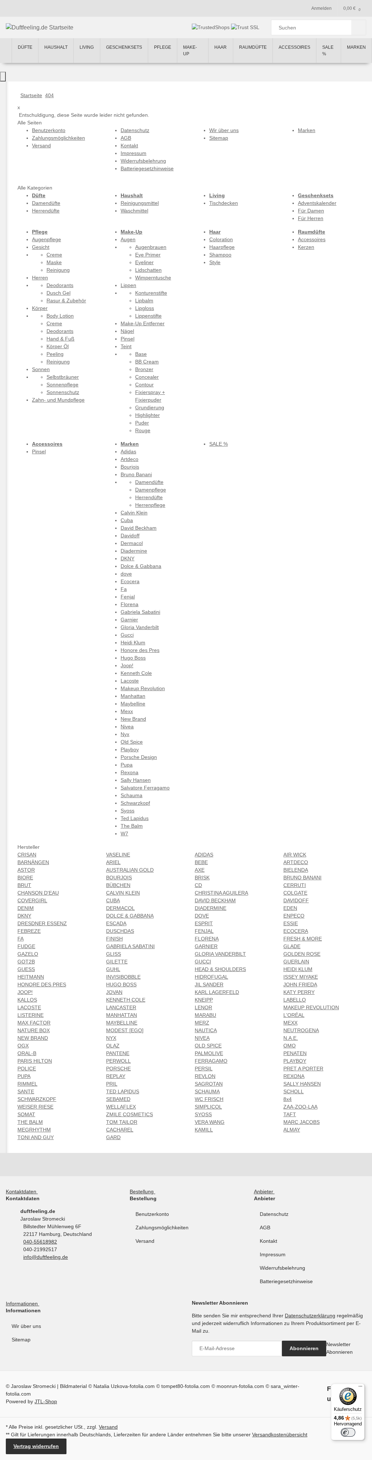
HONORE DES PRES (41, 984)
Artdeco (129, 459)
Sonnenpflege (62, 384)
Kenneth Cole (136, 673)
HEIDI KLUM (297, 969)
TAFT (289, 1114)
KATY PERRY (299, 992)
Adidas (128, 451)
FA (20, 939)
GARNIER (206, 946)
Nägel (127, 331)
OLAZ (113, 1046)
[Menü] (360, 1388)
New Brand (133, 719)
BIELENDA (295, 870)
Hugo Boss (133, 658)
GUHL (113, 969)
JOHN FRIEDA (300, 984)
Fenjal (128, 597)
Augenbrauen (150, 247)
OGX (23, 1046)
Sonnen (41, 369)
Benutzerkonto (152, 1214)
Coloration (221, 239)
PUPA (24, 1076)
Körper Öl (57, 346)
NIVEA (202, 1038)
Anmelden (321, 8)
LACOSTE (29, 1007)
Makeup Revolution (143, 688)
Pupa (127, 765)
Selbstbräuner (62, 377)
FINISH (114, 939)
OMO (289, 1046)
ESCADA (116, 923)
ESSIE (290, 923)
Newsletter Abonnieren (339, 1348)
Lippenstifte (148, 316)
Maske (54, 262)
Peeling (55, 354)
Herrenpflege (150, 505)
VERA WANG (210, 1122)
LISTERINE (30, 1015)
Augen (128, 239)
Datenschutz (274, 1214)
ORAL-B (26, 1053)
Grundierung (149, 407)
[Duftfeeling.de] (6, 50)
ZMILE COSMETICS (129, 1114)
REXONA (293, 1076)
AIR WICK (294, 855)
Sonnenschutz (62, 392)
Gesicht (40, 247)
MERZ (202, 1023)
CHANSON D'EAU (38, 893)
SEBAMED (118, 1099)
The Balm (132, 826)
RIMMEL (27, 1084)
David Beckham (139, 528)
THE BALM (30, 1122)
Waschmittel (134, 211)
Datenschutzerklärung (310, 1315)
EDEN (290, 908)
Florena (129, 604)
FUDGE (26, 946)
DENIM (25, 908)
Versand (145, 1241)
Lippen (128, 285)
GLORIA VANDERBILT (220, 954)
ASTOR (26, 870)
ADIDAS (204, 855)
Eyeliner (144, 262)
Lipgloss (144, 308)
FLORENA (207, 939)
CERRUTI (294, 885)
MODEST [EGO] (124, 1030)
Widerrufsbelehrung (282, 1268)
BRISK (202, 877)
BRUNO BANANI (302, 877)
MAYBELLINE (121, 1023)
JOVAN (114, 992)
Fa (124, 589)
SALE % (218, 444)
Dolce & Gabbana (141, 566)
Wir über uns (26, 1326)
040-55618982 (40, 1242)
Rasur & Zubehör (66, 300)
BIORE (25, 877)
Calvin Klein (134, 513)
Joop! (127, 665)
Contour (144, 384)
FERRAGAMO (211, 1061)
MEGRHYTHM (34, 1130)
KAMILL (204, 1130)
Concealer (147, 377)
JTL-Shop (46, 1401)
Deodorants (59, 285)
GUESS (26, 969)
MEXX (290, 1023)
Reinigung (58, 270)
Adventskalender (317, 203)
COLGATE (295, 893)
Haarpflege (222, 247)
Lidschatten (148, 270)
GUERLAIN (296, 961)
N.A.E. (290, 1038)
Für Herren (310, 218)
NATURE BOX (33, 1030)
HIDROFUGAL (211, 977)
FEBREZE (29, 931)
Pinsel (127, 339)
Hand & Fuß (60, 339)
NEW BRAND (32, 1038)
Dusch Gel (58, 293)
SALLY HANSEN (302, 1084)
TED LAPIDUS (122, 1091)
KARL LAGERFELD (217, 992)
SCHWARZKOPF (36, 1099)
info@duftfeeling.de (45, 1257)
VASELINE (118, 855)
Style (215, 262)
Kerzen (306, 247)
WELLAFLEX (121, 1107)
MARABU (205, 1015)
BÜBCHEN (118, 885)
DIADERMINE (210, 908)
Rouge (142, 430)
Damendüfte (46, 203)
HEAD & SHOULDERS (220, 969)
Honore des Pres (140, 650)
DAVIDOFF (296, 900)
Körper (40, 308)
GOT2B (26, 961)
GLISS (113, 954)
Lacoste (130, 681)
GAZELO (27, 954)
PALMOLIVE (209, 1053)
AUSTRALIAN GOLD (130, 870)
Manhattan (133, 696)
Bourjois (130, 467)
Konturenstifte (151, 293)
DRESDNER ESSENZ (42, 923)
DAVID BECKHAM (215, 900)
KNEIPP (204, 1000)
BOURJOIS (119, 877)
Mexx (127, 711)
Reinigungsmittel (140, 203)
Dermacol (132, 543)
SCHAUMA (207, 1091)
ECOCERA (295, 931)
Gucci (127, 635)
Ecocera (130, 581)
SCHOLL (293, 1091)
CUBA (113, 900)
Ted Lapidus (135, 818)
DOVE (202, 916)
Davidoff (130, 535)
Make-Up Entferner (143, 323)
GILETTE (117, 961)
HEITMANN (30, 977)
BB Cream (147, 362)
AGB (265, 1227)
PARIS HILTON (34, 1061)
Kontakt (268, 1241)
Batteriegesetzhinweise (286, 1281)
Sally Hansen (136, 780)
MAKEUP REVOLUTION (311, 1007)
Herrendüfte (46, 211)
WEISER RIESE (35, 1107)
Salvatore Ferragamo (145, 788)
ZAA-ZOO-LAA (300, 1107)
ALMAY (291, 1130)
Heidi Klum (133, 642)
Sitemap (21, 1339)
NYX (111, 1038)
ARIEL (113, 862)
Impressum (273, 1254)
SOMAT (26, 1114)
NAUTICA (206, 1030)
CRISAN (26, 855)
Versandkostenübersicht (279, 1434)
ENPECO (293, 916)
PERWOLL (118, 1061)
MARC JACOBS (301, 1122)
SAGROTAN (209, 1084)
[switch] (348, 1432)
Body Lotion (60, 316)
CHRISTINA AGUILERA (221, 893)
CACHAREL (119, 1130)
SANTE (25, 1091)
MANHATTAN (121, 1015)
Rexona (129, 772)
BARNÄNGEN (33, 862)
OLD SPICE (208, 1046)
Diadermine (134, 551)
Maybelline (133, 704)
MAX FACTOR (33, 1023)
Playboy (130, 749)
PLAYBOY (294, 1061)
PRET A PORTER (303, 1068)
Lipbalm (144, 300)
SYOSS (203, 1114)
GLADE (291, 946)
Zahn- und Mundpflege (58, 400)
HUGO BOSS (121, 984)
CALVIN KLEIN (123, 893)
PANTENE (117, 1053)
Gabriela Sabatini (140, 612)
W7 (124, 833)
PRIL (111, 1084)
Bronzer (144, 369)
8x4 (287, 1099)
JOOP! (25, 992)
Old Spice (132, 742)
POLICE (26, 1068)
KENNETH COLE (125, 1000)
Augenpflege (46, 239)
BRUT (24, 885)
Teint (126, 346)
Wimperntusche (153, 278)
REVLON (205, 1076)
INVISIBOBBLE (123, 977)
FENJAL (204, 931)
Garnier (129, 619)
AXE (200, 870)
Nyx (125, 734)
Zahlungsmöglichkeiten (162, 1227)
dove (126, 574)
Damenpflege (150, 490)
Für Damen (311, 211)
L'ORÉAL (293, 1015)
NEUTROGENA (301, 1030)
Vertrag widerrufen (36, 1446)
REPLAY (115, 1076)
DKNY (127, 558)
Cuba (127, 520)
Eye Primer (148, 255)
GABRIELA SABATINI (130, 946)
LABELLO (294, 1000)
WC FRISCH (209, 1099)
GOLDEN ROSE (301, 954)
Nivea (127, 726)
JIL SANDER (209, 984)
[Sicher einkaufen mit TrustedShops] (211, 27)
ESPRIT (204, 923)
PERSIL (204, 1068)
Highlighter (147, 415)
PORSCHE (118, 1068)
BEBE (201, 862)
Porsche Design (139, 757)
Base (141, 354)
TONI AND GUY (35, 1137)
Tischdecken (223, 203)
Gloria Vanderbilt (140, 627)
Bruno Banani (136, 474)
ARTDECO (295, 862)
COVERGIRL (32, 900)
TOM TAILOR (121, 1122)
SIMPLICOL (208, 1107)
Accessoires (312, 239)
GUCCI (203, 961)
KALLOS (27, 1000)
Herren (40, 278)
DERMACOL (120, 908)
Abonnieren (304, 1348)
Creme (54, 255)
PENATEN (295, 1053)
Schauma (131, 795)
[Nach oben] (3, 76)
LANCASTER (121, 1007)
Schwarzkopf (135, 803)
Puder (142, 423)
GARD (113, 1137)
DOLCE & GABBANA (130, 916)
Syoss (127, 810)
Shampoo (220, 255)
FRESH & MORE (302, 939)
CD (198, 885)
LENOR (203, 1007)
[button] (23, 1191)
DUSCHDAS (120, 931)
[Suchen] (358, 27)
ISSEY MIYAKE (300, 977)
